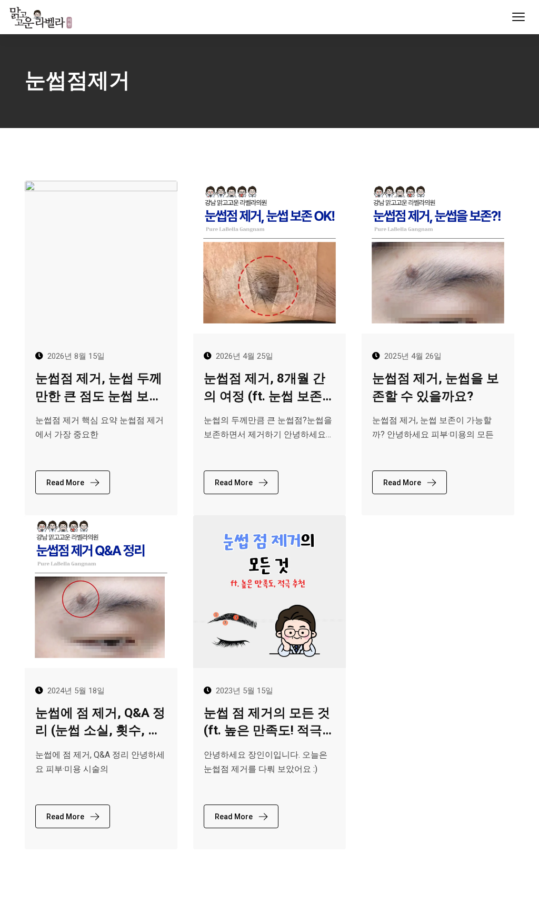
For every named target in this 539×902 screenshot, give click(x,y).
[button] (518, 17)
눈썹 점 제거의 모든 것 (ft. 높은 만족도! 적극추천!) (269, 722)
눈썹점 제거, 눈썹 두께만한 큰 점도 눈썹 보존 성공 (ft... (98, 388)
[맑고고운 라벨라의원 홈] (42, 17)
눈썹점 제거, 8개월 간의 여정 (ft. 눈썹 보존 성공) (264, 388)
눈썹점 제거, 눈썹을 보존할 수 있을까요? (435, 387)
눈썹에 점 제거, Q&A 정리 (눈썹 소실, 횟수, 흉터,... (100, 722)
